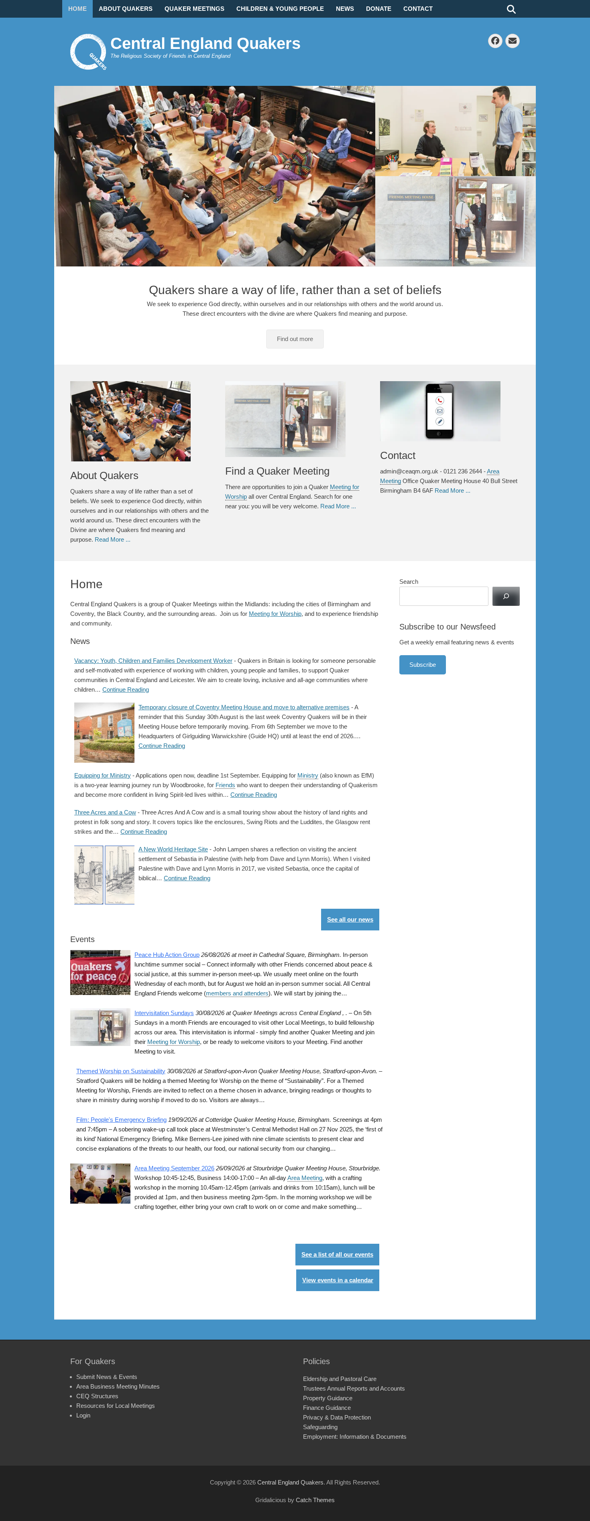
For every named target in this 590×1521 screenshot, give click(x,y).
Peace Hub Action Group (166, 954)
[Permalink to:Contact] (449, 411)
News (345, 8)
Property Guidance (327, 1398)
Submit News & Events (106, 1376)
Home (77, 8)
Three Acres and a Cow (105, 812)
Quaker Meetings (194, 8)
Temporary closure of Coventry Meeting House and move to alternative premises (244, 707)
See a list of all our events (337, 1254)
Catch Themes (315, 1500)
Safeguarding (320, 1427)
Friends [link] (225, 785)
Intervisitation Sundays (164, 1012)
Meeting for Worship (275, 613)
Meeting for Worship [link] (173, 1041)
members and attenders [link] (237, 993)
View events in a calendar (337, 1280)
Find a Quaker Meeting (277, 471)
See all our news (350, 919)
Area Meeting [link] (304, 1177)
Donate (378, 8)
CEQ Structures (97, 1396)
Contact (418, 8)
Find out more (295, 338)
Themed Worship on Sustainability (120, 1071)
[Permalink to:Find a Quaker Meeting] (294, 419)
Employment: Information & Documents (355, 1436)
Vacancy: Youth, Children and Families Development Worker (153, 660)
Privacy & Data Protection (337, 1417)
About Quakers (126, 8)
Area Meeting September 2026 (174, 1168)
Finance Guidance (327, 1407)
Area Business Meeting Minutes (118, 1386)
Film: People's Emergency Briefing (121, 1119)
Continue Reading (125, 689)
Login (83, 1415)
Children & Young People (280, 8)
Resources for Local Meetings (115, 1405)
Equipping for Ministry (102, 775)
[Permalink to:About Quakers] (139, 421)
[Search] (506, 596)
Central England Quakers (205, 43)
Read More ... (112, 539)
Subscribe (422, 664)
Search (408, 581)
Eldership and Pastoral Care (339, 1378)
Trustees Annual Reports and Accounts (354, 1388)
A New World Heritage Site (173, 849)
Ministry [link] (307, 775)
